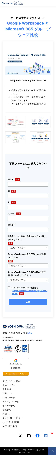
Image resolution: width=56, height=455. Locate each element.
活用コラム (8, 393)
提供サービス (9, 385)
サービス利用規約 (11, 422)
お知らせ (7, 414)
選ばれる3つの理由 (11, 381)
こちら (29, 333)
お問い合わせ (9, 397)
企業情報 (7, 409)
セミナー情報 (9, 405)
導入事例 (7, 389)
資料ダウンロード (11, 401)
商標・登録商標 (10, 426)
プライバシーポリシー (13, 418)
